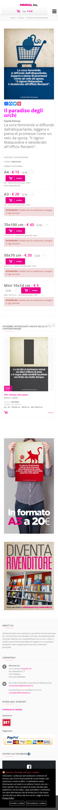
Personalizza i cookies (36, 803)
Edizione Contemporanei (37, 17)
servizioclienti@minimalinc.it (21, 685)
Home (12, 17)
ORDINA (51, 412)
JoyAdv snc (27, 668)
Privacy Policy (8, 798)
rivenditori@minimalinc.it (19, 692)
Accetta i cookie (17, 803)
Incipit (21, 17)
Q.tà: (25, 172)
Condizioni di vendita (12, 709)
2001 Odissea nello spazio (16, 394)
